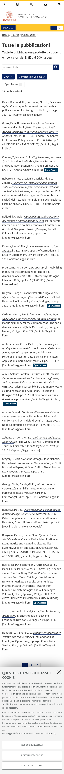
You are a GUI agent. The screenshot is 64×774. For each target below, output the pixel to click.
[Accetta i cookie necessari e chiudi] (59, 671)
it (54, 27)
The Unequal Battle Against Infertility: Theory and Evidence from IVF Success (30, 132)
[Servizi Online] (32, 4)
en (59, 27)
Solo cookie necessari (32, 744)
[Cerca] (4, 4)
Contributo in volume (29, 77)
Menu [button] (6, 27)
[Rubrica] (18, 4)
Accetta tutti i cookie (32, 765)
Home (5, 34)
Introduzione (44, 484)
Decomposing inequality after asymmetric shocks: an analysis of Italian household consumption (31, 348)
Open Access (11, 84)
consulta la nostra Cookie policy (41, 733)
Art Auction (8, 615)
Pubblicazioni (28, 34)
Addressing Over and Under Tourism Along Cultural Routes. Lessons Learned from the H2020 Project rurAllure (31, 573)
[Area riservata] (46, 4)
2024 (5, 77)
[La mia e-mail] (59, 4)
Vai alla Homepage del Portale (9, 16)
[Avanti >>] (38, 665)
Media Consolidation (38, 463)
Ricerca (15, 34)
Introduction (37, 267)
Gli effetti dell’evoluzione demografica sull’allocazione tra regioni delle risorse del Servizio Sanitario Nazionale (31, 187)
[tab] (53, 27)
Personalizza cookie (32, 755)
